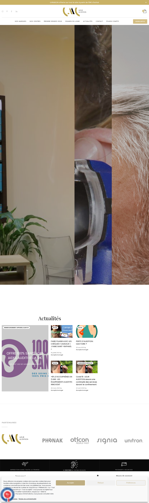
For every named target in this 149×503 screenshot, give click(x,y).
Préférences (131, 483)
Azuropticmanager (32, 364)
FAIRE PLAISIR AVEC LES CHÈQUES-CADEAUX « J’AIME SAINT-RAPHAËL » (61, 345)
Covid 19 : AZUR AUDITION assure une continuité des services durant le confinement (86, 380)
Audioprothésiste (85, 363)
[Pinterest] (8, 11)
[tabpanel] (37, 226)
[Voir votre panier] (144, 11)
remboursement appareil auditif (16, 327)
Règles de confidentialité (27, 499)
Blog (55, 327)
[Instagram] (4, 11)
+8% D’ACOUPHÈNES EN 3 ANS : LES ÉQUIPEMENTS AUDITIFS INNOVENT (61, 380)
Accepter (70, 483)
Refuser (101, 483)
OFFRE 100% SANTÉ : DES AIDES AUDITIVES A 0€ (25, 355)
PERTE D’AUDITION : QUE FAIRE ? (85, 342)
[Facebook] (13, 11)
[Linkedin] (18, 11)
